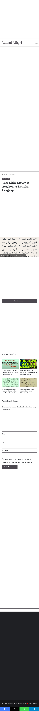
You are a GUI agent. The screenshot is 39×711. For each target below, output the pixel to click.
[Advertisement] (19, 19)
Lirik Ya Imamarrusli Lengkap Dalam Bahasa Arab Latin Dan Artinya (9, 391)
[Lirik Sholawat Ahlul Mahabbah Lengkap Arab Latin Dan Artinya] (28, 364)
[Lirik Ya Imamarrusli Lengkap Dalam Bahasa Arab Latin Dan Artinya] (10, 382)
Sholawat (11, 174)
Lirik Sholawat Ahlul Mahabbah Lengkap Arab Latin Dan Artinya (28, 372)
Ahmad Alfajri (33, 703)
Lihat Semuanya (19, 301)
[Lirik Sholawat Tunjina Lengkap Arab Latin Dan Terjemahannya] (10, 364)
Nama (4, 434)
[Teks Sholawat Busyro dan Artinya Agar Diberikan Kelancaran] (28, 382)
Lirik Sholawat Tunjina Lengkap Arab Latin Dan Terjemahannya (10, 372)
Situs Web (5, 451)
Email (4, 442)
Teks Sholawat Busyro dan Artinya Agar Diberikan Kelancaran (27, 391)
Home (5, 174)
